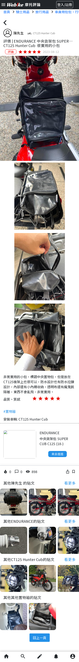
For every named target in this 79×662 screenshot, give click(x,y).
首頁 (6, 11)
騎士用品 (22, 11)
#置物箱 (9, 411)
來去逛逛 (57, 454)
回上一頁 (39, 637)
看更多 (70, 483)
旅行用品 (42, 11)
